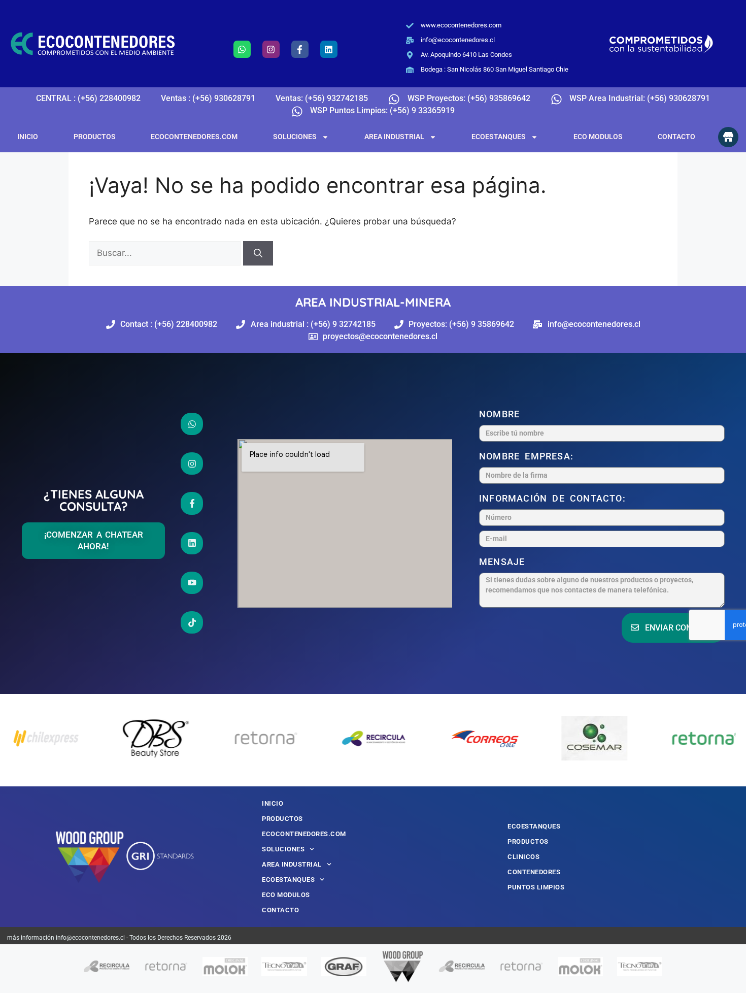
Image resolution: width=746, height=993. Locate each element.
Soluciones (295, 137)
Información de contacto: (555, 498)
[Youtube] (192, 583)
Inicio (27, 137)
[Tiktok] (192, 622)
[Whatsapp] (242, 49)
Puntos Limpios (535, 887)
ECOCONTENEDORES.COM (194, 137)
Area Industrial (394, 137)
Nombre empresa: (529, 456)
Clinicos (523, 856)
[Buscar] (258, 253)
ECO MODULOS (598, 137)
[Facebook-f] (300, 49)
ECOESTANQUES (498, 137)
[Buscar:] (166, 253)
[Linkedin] (328, 49)
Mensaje (504, 561)
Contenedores (533, 872)
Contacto (676, 137)
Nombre (502, 414)
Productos (95, 137)
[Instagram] (271, 49)
